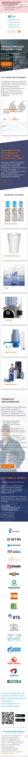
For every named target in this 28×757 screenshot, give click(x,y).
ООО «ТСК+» (7, 743)
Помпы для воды (11, 352)
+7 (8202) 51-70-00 (14, 27)
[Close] (26, 2)
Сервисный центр (11, 384)
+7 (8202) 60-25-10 (14, 25)
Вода (6, 288)
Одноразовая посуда (12, 256)
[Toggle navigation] (14, 36)
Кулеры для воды (11, 224)
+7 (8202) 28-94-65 (14, 22)
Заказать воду (12, 31)
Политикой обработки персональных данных (11, 752)
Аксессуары (9, 320)
